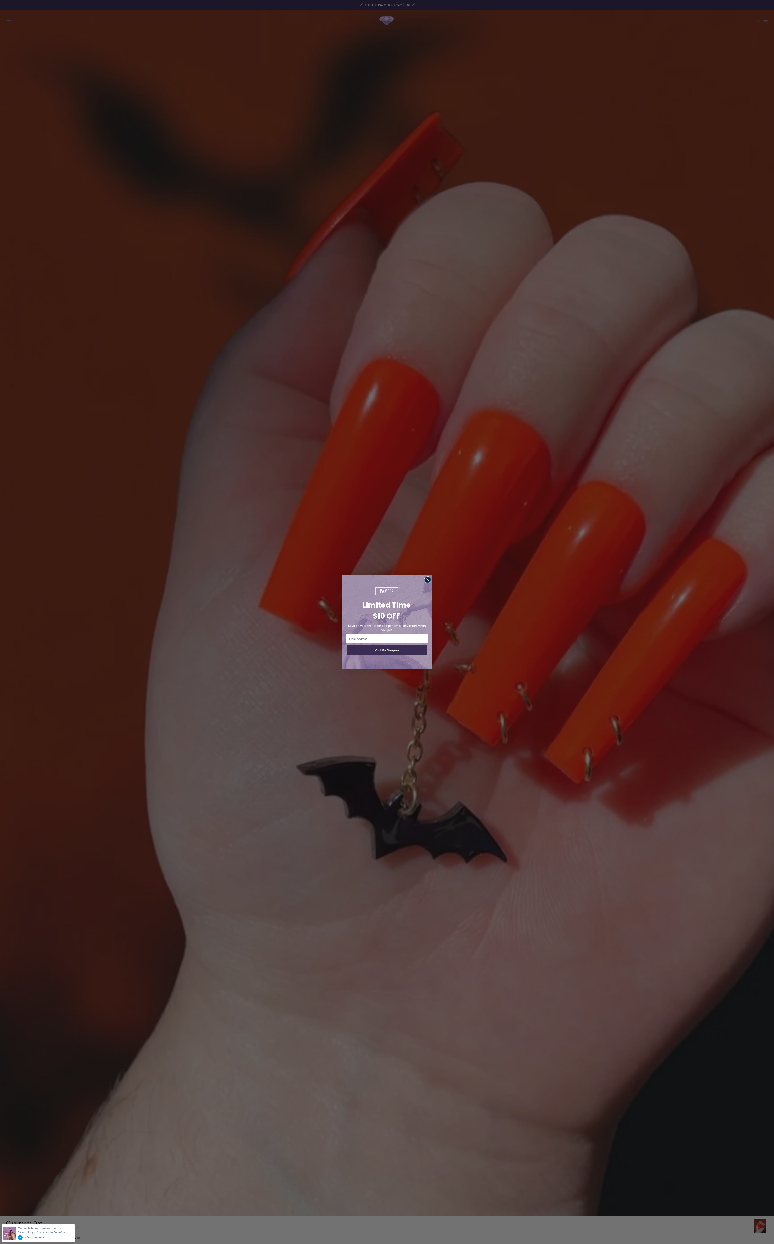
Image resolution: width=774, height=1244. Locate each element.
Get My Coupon (387, 650)
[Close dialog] (428, 580)
